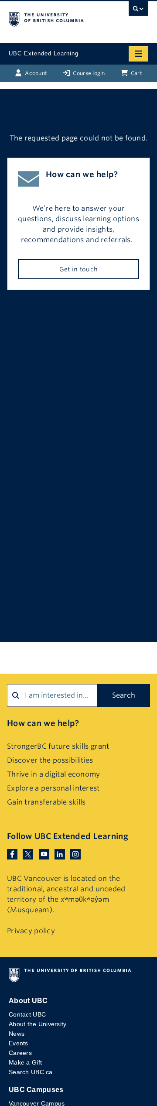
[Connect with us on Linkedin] (60, 854)
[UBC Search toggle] (138, 11)
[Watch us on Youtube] (44, 854)
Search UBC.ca (31, 1071)
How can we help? (43, 723)
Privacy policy (31, 931)
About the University (38, 1023)
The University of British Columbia (57, 17)
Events (18, 1043)
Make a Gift (25, 1062)
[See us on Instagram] (75, 854)
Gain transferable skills (46, 802)
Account (35, 73)
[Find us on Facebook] (12, 854)
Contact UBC (27, 1014)
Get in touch (78, 269)
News (16, 1033)
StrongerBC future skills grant (58, 746)
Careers (20, 1052)
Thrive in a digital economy (53, 774)
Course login (88, 73)
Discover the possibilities (50, 760)
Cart (136, 73)
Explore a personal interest (53, 788)
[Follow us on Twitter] (28, 854)
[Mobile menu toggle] (138, 54)
